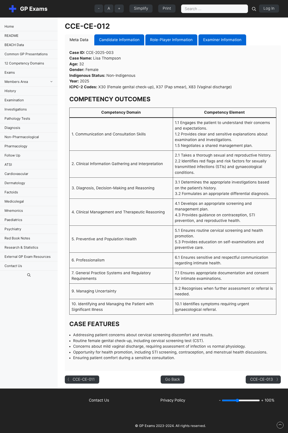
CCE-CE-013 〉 (265, 379)
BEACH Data (14, 45)
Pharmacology (15, 146)
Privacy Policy (172, 400)
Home (9, 26)
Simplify (141, 8)
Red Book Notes (17, 238)
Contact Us (13, 266)
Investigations (15, 109)
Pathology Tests (17, 118)
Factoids (11, 192)
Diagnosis (12, 128)
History (10, 91)
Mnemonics (13, 210)
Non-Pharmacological (21, 137)
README (11, 35)
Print (167, 8)
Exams (9, 72)
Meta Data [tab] (79, 40)
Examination (14, 100)
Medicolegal (14, 201)
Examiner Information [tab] (222, 40)
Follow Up (12, 155)
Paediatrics (13, 220)
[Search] (254, 8)
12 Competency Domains (24, 63)
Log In (268, 8)
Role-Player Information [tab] (171, 40)
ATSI (8, 164)
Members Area (16, 82)
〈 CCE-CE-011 (80, 379)
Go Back (172, 379)
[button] (52, 81)
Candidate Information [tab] (119, 40)
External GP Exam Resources (27, 256)
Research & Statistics (21, 247)
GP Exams (33, 8)
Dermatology (14, 183)
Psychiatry (12, 229)
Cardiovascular (16, 174)
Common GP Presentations (26, 54)
